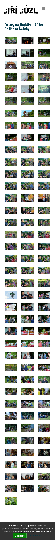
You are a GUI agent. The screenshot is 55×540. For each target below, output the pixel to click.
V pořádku (20, 536)
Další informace (34, 535)
